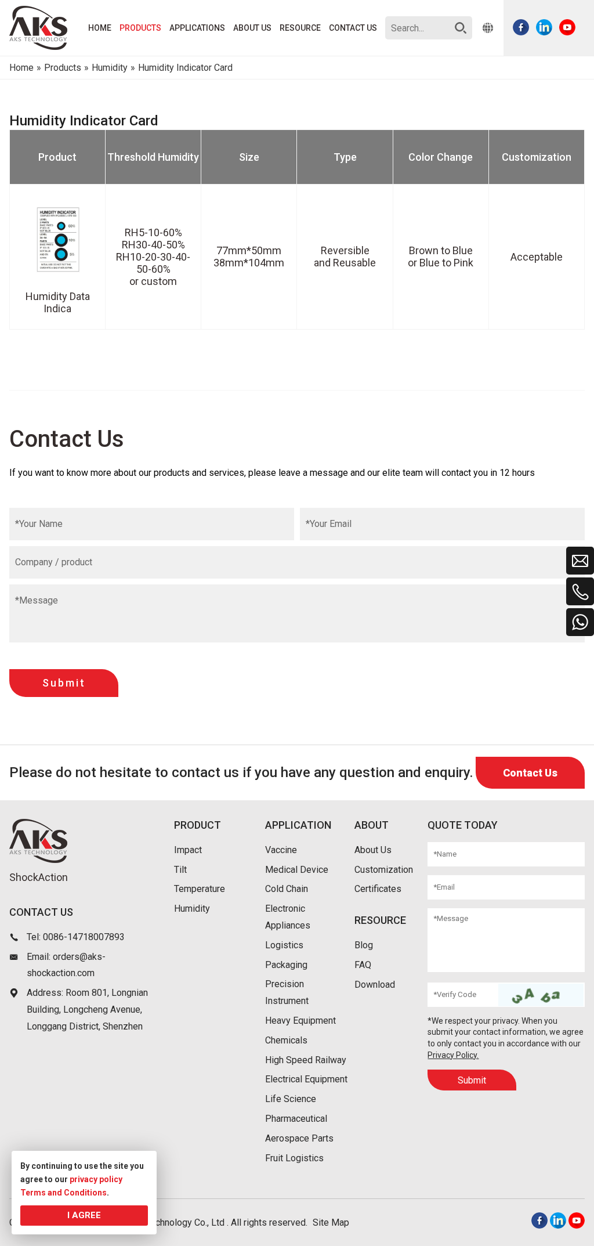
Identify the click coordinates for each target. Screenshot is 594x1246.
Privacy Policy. (453, 1055)
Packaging (286, 964)
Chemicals (286, 1040)
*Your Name (39, 523)
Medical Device (296, 869)
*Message (36, 600)
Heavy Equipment (300, 1020)
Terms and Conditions (63, 1192)
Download (374, 984)
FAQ (362, 964)
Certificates (377, 888)
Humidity (192, 908)
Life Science (290, 1098)
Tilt (180, 869)
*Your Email (329, 523)
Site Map (331, 1222)
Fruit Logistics (294, 1158)
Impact (188, 849)
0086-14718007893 (84, 936)
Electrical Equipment (306, 1079)
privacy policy (96, 1179)
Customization (383, 869)
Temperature (199, 888)
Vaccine (281, 849)
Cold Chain (286, 888)
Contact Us (530, 773)
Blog (363, 945)
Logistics (284, 945)
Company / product (53, 562)
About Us (373, 849)
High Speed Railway (305, 1060)
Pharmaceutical (296, 1118)
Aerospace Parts (299, 1138)
